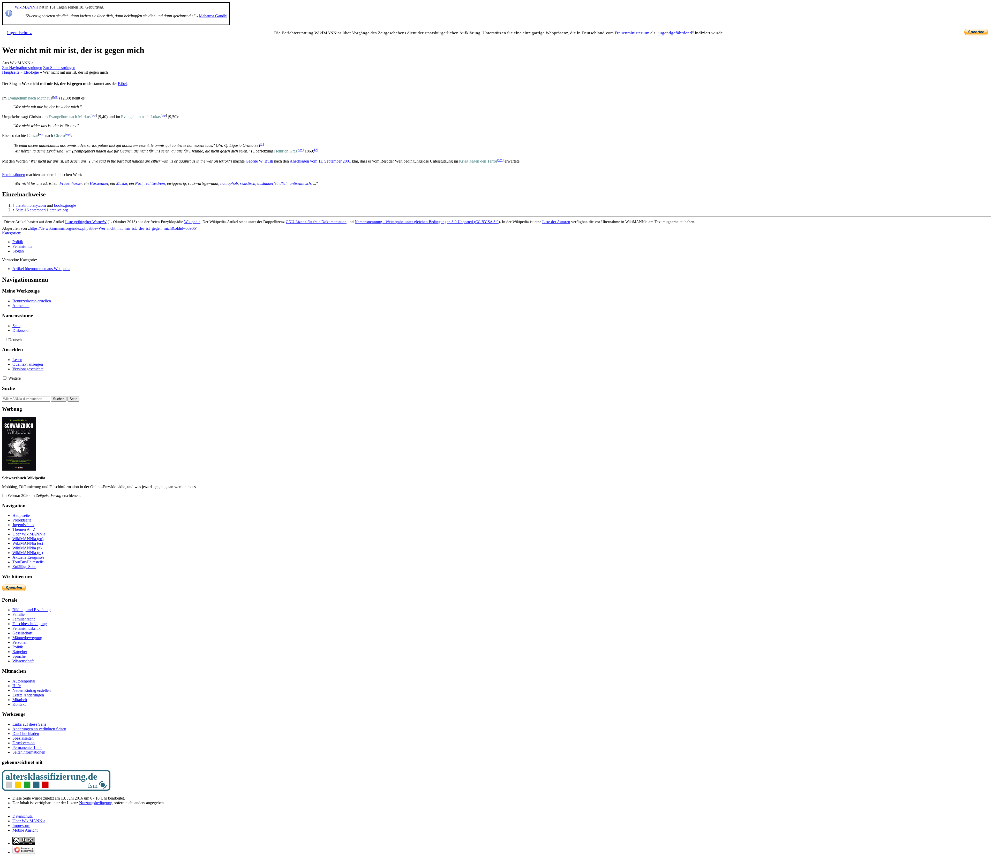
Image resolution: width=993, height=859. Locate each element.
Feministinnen (13, 174)
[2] (316, 150)
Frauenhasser (70, 183)
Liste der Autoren (556, 221)
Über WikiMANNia (28, 821)
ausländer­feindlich (272, 183)
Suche (8, 388)
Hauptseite (10, 72)
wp (55, 97)
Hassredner (99, 183)
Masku (121, 183)
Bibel (122, 83)
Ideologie (31, 72)
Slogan (18, 251)
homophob (229, 183)
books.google (65, 205)
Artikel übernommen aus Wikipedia (41, 268)
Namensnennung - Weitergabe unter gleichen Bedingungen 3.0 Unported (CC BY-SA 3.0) (427, 221)
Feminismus (22, 246)
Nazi (138, 183)
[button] (4, 339)
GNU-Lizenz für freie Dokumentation (316, 221)
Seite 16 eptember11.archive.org (42, 210)
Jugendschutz (19, 32)
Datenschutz (22, 816)
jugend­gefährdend (675, 32)
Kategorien (11, 233)
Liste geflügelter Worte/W (86, 221)
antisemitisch (300, 183)
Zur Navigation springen (22, 67)
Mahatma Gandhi (213, 16)
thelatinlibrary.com (31, 205)
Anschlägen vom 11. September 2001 (320, 161)
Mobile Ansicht (24, 830)
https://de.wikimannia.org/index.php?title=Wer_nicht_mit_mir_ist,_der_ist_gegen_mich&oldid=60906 (113, 228)
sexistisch (247, 183)
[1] (262, 144)
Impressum (21, 825)
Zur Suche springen (59, 67)
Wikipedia (192, 221)
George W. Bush (259, 161)
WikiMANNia (26, 7)
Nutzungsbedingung (95, 803)
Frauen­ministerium (632, 32)
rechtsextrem (155, 183)
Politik (17, 242)
